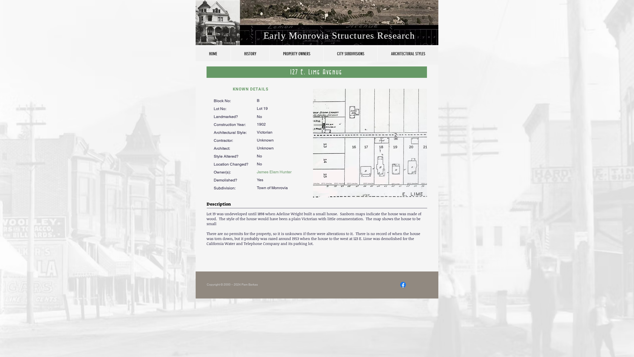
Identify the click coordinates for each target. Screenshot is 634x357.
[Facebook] (403, 285)
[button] (370, 143)
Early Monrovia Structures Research (339, 35)
